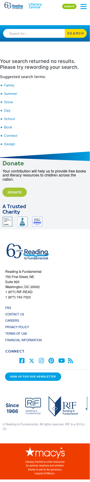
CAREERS (12, 320)
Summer (10, 93)
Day (7, 110)
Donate (15, 192)
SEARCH (75, 33)
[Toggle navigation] (83, 6)
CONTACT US (16, 314)
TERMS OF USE (18, 333)
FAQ (8, 308)
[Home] (16, 4)
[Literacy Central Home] (35, 4)
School (9, 119)
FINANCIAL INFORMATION (23, 340)
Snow (8, 102)
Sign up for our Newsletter (33, 376)
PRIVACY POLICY (17, 327)
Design (9, 144)
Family (9, 85)
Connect (11, 135)
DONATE (69, 6)
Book (8, 127)
